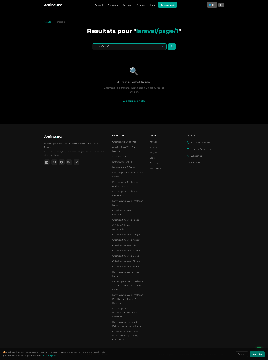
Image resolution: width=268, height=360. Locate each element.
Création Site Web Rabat (125, 220)
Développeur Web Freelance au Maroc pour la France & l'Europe (127, 285)
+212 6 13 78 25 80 (200, 142)
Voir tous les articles (134, 101)
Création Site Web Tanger (126, 234)
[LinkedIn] (47, 162)
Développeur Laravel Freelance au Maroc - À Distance (124, 312)
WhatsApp (196, 156)
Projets (141, 5)
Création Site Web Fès (124, 245)
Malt (69, 162)
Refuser (242, 354)
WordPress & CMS (122, 156)
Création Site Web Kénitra (126, 266)
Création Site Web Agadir (126, 240)
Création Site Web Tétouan (126, 261)
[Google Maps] (76, 162)
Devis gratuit (167, 5)
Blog (152, 5)
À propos (113, 5)
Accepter (257, 354)
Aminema (53, 136)
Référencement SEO (123, 162)
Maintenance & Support (125, 167)
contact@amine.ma (201, 149)
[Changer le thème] (221, 5)
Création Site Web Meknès (126, 250)
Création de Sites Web (124, 141)
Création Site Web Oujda (125, 256)
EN (212, 5)
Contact (154, 163)
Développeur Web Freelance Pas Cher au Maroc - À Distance (127, 299)
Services (127, 5)
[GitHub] (54, 162)
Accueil (99, 5)
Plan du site (156, 168)
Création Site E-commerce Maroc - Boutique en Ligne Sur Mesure (126, 335)
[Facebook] (62, 162)
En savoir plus (49, 355)
